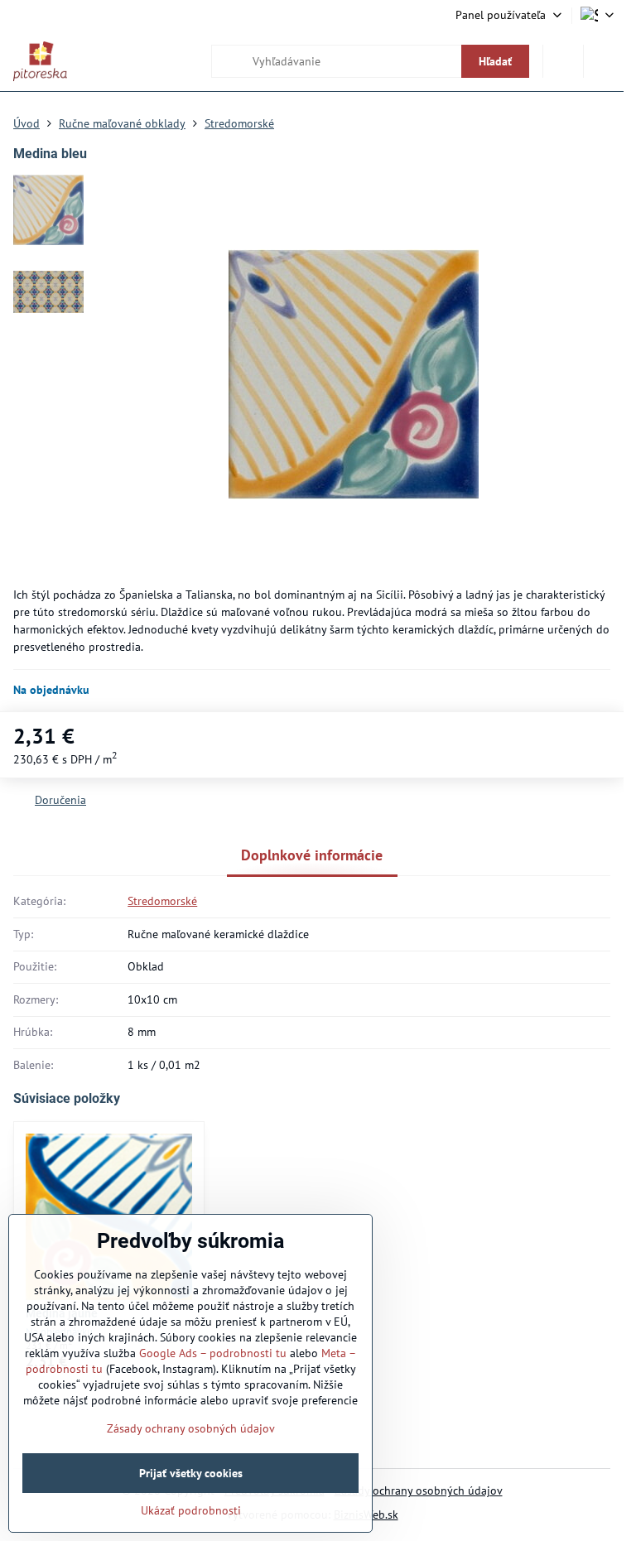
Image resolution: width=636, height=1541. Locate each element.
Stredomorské (162, 900)
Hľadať (495, 61)
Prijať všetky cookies (191, 1473)
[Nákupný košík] (563, 61)
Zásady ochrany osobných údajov (419, 1490)
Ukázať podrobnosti (191, 1510)
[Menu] (604, 61)
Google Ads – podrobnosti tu (213, 1353)
